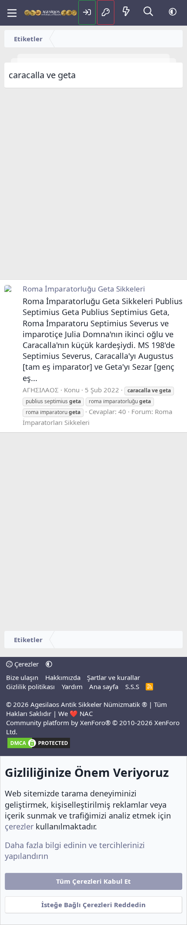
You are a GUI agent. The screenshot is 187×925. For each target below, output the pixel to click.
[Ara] (148, 12)
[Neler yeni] (126, 12)
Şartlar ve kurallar (113, 677)
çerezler (19, 826)
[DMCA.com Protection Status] (38, 747)
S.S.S (132, 686)
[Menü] (12, 13)
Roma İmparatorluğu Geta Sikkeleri (84, 289)
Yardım (72, 686)
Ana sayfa (103, 686)
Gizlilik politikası (30, 686)
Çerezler (26, 664)
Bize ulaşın (22, 677)
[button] (172, 12)
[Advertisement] (93, 186)
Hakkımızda (62, 677)
